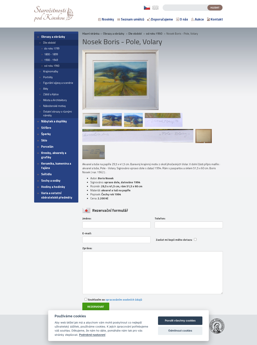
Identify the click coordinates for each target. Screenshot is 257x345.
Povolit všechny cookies (180, 320)
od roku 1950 (51, 66)
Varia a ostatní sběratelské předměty (56, 195)
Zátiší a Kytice (51, 94)
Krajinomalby (50, 71)
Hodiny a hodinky (53, 186)
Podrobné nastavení (92, 334)
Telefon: (160, 218)
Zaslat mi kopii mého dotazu (174, 239)
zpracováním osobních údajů (123, 299)
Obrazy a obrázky (53, 36)
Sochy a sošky (50, 180)
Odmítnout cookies (180, 330)
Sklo (44, 140)
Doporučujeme (162, 19)
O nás (184, 19)
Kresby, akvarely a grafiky (53, 154)
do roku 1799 (51, 48)
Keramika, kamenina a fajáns (56, 165)
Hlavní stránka (90, 34)
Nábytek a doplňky (54, 121)
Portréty (48, 77)
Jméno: (86, 218)
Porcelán (47, 146)
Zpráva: (87, 248)
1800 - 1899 (51, 54)
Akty (45, 89)
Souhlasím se (114, 299)
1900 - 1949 (51, 60)
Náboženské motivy (54, 106)
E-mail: (87, 233)
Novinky (108, 19)
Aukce (199, 19)
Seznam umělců (132, 19)
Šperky (46, 134)
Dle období (49, 43)
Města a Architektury (55, 100)
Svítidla (46, 174)
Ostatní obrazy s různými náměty (57, 113)
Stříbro (46, 127)
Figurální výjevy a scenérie (58, 83)
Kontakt (217, 19)
